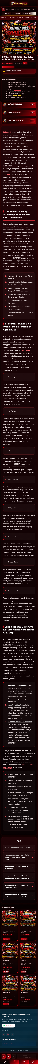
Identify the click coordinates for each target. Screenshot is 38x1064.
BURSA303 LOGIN (7, 1043)
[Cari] (3, 9)
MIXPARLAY (20, 17)
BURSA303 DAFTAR (8, 1046)
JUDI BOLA (16, 13)
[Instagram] (7, 1034)
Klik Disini (28, 97)
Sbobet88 (26, 350)
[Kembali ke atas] (34, 1054)
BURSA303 (6, 13)
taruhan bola (20, 601)
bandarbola (17, 90)
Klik (33, 105)
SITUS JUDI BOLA (29, 17)
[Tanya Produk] (9, 1056)
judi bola (6, 174)
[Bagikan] (4, 1056)
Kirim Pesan (9, 1025)
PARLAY (3, 17)
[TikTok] (12, 1034)
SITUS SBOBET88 (11, 17)
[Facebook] (3, 1034)
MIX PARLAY (27, 13)
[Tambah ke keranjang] (14, 1056)
